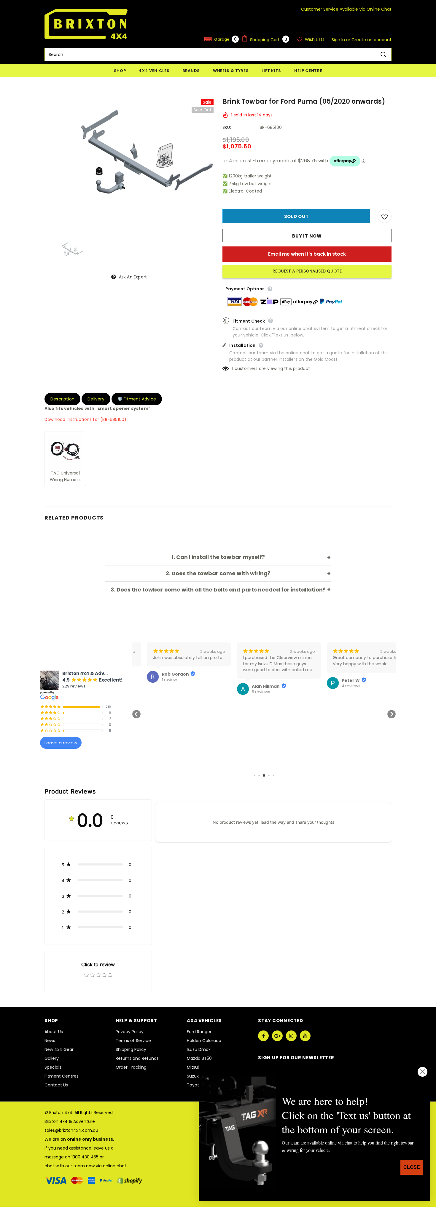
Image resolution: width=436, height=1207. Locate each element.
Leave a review (60, 743)
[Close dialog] (422, 1072)
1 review (154, 679)
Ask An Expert (133, 277)
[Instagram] (291, 1035)
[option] (129, 164)
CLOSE (411, 1167)
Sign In (339, 40)
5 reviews (246, 692)
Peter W (336, 680)
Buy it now (307, 236)
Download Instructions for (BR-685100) (85, 419)
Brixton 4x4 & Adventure (69, 1121)
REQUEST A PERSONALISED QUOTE (307, 271)
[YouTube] (305, 1035)
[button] (221, 39)
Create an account (371, 40)
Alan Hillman (251, 686)
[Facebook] (263, 1035)
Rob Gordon (160, 674)
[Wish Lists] (385, 216)
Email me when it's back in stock (307, 254)
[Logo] (86, 24)
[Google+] (277, 1035)
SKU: (226, 127)
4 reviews (336, 686)
